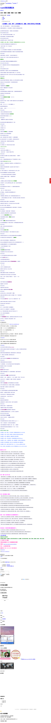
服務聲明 (35, 709)
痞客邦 (6, 562)
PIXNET (18, 709)
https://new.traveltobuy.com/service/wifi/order (10, 544)
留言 (8, 562)
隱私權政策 (31, 709)
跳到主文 (2, 10)
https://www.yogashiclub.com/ (14, 324)
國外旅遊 (8, 564)
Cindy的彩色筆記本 (7, 8)
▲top (1, 567)
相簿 (3, 17)
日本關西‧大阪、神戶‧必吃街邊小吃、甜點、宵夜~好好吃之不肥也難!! (21, 23)
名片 (3, 19)
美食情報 (8, 15)
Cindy (1, 556)
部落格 (3, 18)
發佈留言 (2, 575)
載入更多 (2, 569)
